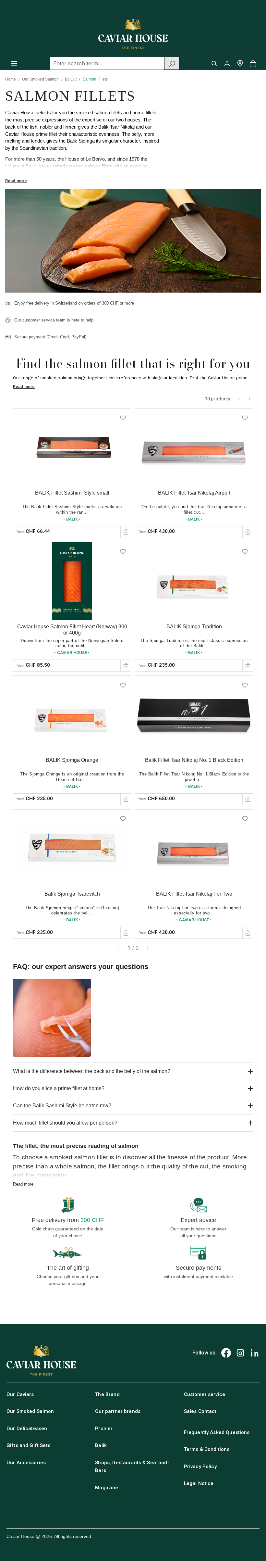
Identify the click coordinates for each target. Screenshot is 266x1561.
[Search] (172, 63)
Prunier (104, 1428)
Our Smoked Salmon (40, 79)
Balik (101, 1445)
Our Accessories (26, 1463)
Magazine (106, 1488)
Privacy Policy (200, 1466)
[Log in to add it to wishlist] (122, 416)
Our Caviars (20, 1394)
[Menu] (14, 63)
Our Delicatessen (26, 1428)
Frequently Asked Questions (217, 1432)
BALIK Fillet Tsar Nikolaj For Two (194, 894)
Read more (16, 181)
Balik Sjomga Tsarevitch (72, 894)
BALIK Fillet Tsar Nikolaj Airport (194, 493)
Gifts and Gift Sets (28, 1445)
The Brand (107, 1394)
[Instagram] (240, 1353)
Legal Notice (199, 1483)
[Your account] (227, 63)
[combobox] (107, 63)
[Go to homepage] (133, 34)
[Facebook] (226, 1353)
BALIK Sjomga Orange (72, 760)
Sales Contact (200, 1411)
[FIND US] (240, 63)
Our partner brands (117, 1411)
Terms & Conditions (207, 1449)
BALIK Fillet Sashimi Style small (72, 493)
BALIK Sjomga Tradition (194, 626)
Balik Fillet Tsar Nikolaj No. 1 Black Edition (194, 760)
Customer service (204, 1394)
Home (10, 79)
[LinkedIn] (255, 1353)
